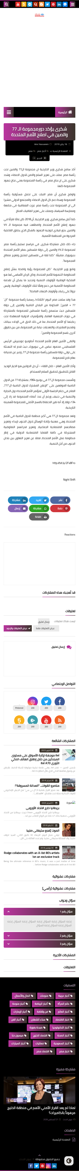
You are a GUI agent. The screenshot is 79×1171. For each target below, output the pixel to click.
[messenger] (65, 4)
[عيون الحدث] (39, 14)
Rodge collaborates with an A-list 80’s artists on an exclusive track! (31, 854)
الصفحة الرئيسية (60, 151)
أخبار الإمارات (20, 1011)
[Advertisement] (39, 61)
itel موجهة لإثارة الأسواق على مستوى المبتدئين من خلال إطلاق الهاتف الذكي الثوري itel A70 (35, 759)
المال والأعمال (22, 995)
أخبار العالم (63, 1011)
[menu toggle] (72, 4)
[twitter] (47, 4)
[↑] (39, 1155)
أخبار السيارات (18, 1043)
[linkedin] (59, 4)
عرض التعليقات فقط (45, 628)
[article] (39, 555)
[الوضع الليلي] (68, 1160)
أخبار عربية (63, 995)
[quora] (35, 4)
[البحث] (6, 4)
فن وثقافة (42, 1011)
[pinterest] (53, 4)
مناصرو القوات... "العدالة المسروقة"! (37, 785)
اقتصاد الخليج (40, 1035)
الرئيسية (62, 112)
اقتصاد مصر (42, 1051)
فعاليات (39, 1043)
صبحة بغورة (36, 1027)
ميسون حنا (17, 1035)
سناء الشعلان (38, 1019)
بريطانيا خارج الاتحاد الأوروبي (42, 808)
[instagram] (48, 1165)
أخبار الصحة (63, 1035)
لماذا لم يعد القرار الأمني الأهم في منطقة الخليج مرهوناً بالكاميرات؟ (41, 1110)
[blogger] (41, 4)
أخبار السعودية (61, 1043)
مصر (30, 151)
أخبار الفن (16, 1019)
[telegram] (29, 4)
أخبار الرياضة (41, 1003)
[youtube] (18, 4)
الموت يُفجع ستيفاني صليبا (42, 830)
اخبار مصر (64, 1051)
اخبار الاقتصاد (62, 1019)
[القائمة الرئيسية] (9, 112)
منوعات (44, 995)
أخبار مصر (41, 151)
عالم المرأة (63, 1003)
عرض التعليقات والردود (16, 628)
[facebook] (30, 1165)
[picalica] (24, 1165)
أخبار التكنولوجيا (60, 1027)
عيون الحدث (67, 1119)
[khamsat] (23, 4)
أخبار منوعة (18, 1003)
